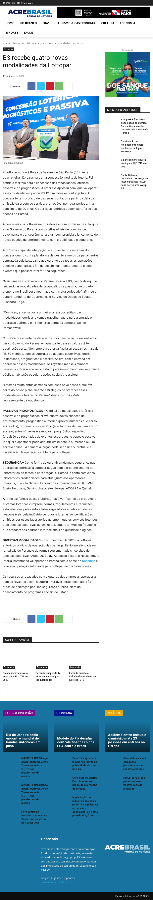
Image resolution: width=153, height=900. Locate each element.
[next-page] (11, 689)
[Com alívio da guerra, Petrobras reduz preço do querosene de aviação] (62, 782)
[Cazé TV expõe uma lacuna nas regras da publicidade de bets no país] (62, 762)
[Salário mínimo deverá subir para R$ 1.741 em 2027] (18, 658)
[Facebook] (126, 3)
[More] (68, 86)
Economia (18, 43)
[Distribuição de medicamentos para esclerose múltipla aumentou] (111, 144)
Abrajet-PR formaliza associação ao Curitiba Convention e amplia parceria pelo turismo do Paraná (134, 126)
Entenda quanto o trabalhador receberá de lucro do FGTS (82, 676)
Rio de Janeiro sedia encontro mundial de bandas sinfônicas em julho (23, 740)
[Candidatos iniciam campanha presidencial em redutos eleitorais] (113, 762)
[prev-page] (5, 689)
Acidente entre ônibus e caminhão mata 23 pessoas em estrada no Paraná (127, 740)
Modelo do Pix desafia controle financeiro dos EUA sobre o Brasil (75, 742)
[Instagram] (131, 3)
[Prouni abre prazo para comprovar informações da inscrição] (113, 782)
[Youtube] (148, 3)
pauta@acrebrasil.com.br (56, 882)
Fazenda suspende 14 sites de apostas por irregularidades (48, 676)
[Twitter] (137, 3)
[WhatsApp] (59, 86)
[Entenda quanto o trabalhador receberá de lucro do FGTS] (84, 658)
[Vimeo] (142, 3)
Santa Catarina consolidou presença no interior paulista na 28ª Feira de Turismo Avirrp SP (134, 182)
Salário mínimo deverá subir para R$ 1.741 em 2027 (15, 676)
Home (6, 43)
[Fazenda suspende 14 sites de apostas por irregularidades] (51, 658)
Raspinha (89, 561)
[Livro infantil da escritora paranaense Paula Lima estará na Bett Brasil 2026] (11, 816)
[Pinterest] (50, 86)
